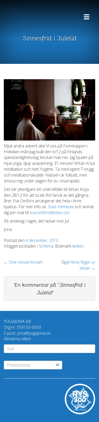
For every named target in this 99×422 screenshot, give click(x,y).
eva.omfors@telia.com (50, 212)
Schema (46, 246)
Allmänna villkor (17, 339)
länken (78, 246)
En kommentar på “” (49, 289)
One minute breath (23, 262)
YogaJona (34, 15)
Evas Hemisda (61, 206)
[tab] (49, 288)
